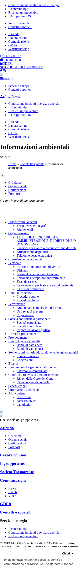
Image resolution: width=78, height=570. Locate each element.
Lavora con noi (18, 38)
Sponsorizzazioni (28, 356)
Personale (14, 263)
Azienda (13, 34)
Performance (16, 304)
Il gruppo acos (12, 463)
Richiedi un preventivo (23, 12)
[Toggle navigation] (2, 175)
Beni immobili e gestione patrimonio (32, 367)
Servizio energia (19, 23)
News (12, 488)
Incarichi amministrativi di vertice (38, 266)
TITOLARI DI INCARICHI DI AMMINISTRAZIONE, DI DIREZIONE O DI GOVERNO (46, 240)
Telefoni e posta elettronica (34, 255)
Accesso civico (26, 401)
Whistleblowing (18, 49)
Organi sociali (17, 186)
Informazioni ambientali (24, 389)
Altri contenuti (17, 393)
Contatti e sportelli (20, 27)
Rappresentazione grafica (33, 330)
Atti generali (25, 229)
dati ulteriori (24, 404)
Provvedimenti (17, 337)
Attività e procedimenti (23, 334)
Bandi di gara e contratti (24, 341)
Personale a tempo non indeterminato (41, 278)
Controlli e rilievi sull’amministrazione (33, 374)
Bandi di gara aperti (29, 345)
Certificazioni (17, 190)
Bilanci (13, 363)
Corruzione (24, 397)
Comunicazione (18, 41)
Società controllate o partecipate (29, 319)
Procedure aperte (28, 296)
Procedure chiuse (28, 300)
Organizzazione (18, 233)
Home (12, 164)
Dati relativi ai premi (30, 311)
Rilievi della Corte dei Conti (35, 378)
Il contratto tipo (18, 9)
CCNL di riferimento (30, 289)
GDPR (12, 45)
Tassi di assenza (27, 281)
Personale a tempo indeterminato (38, 274)
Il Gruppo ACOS (19, 16)
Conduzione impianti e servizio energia (33, 5)
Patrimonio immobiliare (32, 371)
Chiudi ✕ (68, 553)
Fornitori (14, 193)
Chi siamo (15, 182)
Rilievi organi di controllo (33, 382)
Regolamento (25, 315)
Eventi (12, 492)
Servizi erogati (17, 386)
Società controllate (29, 326)
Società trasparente (32, 164)
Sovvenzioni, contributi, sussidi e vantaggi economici (43, 352)
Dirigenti (22, 270)
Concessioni (25, 360)
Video (12, 496)
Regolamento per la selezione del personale (45, 285)
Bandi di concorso (20, 293)
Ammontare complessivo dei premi (39, 307)
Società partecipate (29, 322)
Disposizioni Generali (22, 222)
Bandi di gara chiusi (30, 348)
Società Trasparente (17, 472)
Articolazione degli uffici (33, 252)
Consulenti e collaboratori (25, 259)
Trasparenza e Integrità (31, 225)
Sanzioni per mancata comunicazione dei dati (46, 248)
